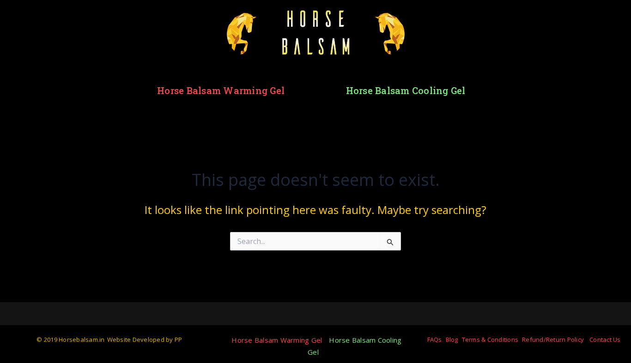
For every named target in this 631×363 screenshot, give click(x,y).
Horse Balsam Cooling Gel (406, 90)
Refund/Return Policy (553, 339)
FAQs (434, 339)
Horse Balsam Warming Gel (221, 90)
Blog (452, 339)
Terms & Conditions (490, 339)
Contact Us (605, 339)
